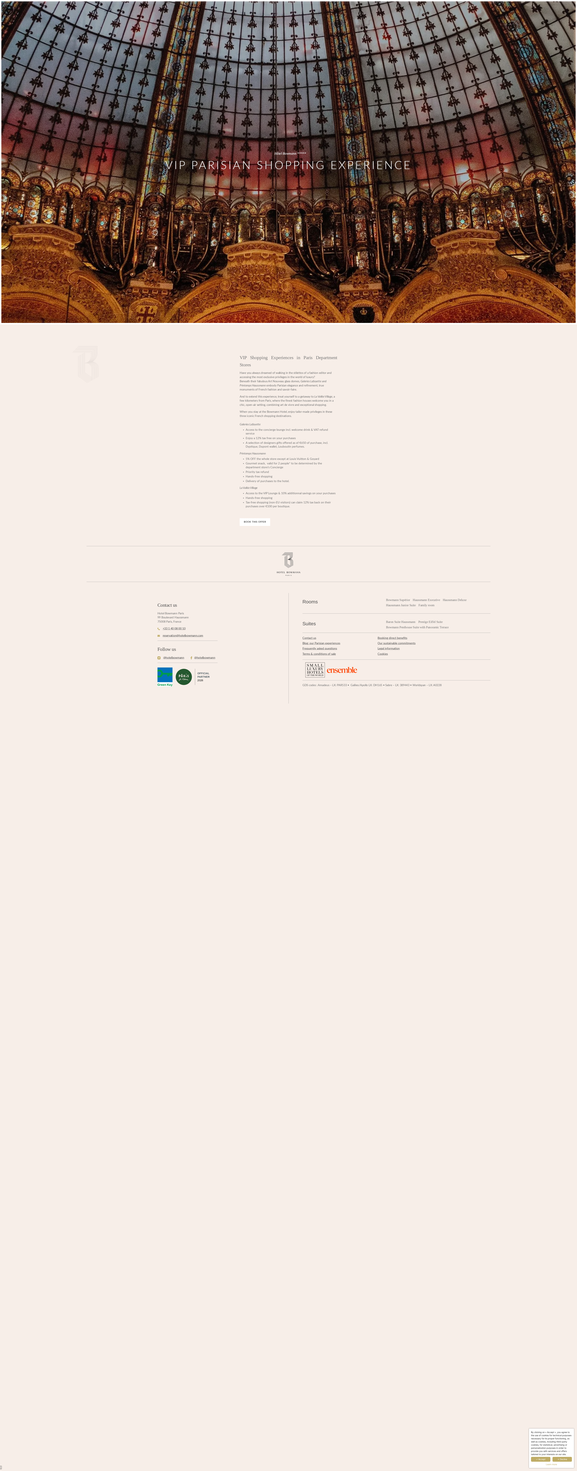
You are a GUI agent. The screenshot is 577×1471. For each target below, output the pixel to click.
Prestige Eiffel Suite (430, 622)
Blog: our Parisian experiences (321, 643)
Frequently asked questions (319, 648)
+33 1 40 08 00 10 (174, 628)
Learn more (551, 1464)
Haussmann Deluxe (455, 600)
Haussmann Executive (426, 600)
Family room (426, 605)
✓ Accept (540, 1459)
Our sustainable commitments (396, 643)
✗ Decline (562, 1459)
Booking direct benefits (392, 638)
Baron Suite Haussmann (400, 622)
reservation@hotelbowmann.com (183, 635)
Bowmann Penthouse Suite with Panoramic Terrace (417, 627)
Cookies (383, 654)
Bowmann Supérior (398, 600)
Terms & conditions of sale (319, 654)
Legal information (389, 648)
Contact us (309, 638)
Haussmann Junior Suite (401, 605)
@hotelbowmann (173, 657)
